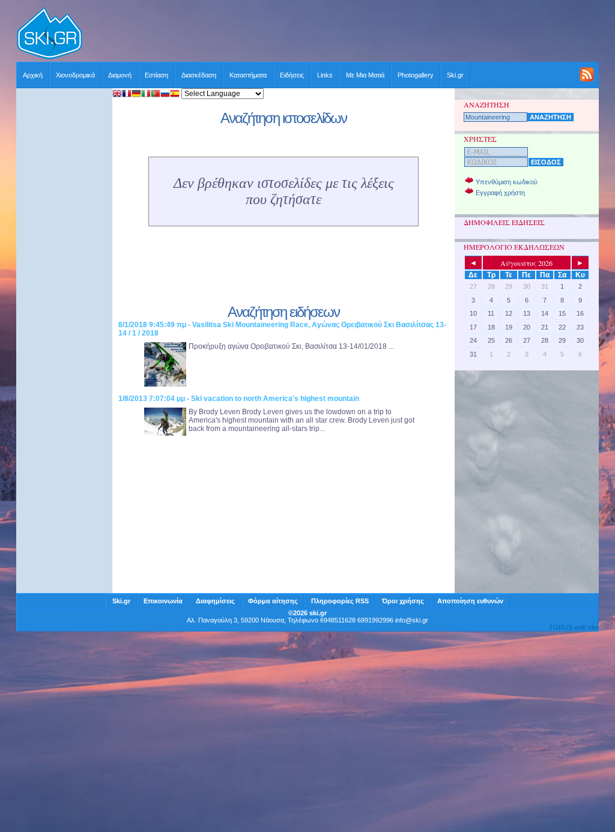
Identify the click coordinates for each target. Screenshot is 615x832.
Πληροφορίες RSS (340, 600)
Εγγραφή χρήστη (500, 192)
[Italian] (146, 94)
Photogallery (416, 75)
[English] (117, 94)
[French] (127, 94)
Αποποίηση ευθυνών (470, 600)
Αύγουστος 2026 (526, 263)
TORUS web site (573, 627)
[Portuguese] (155, 94)
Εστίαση (156, 75)
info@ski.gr (411, 620)
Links (325, 75)
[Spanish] (175, 94)
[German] (136, 94)
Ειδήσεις (292, 75)
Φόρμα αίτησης (273, 600)
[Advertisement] (341, 34)
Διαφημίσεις (215, 600)
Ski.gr (455, 75)
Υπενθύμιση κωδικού (507, 181)
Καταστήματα (248, 75)
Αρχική (33, 75)
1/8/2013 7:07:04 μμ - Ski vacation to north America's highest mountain (238, 398)
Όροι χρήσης (403, 600)
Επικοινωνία (163, 600)
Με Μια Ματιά (365, 75)
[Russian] (165, 94)
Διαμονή (120, 75)
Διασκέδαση (198, 75)
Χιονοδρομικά (75, 75)
